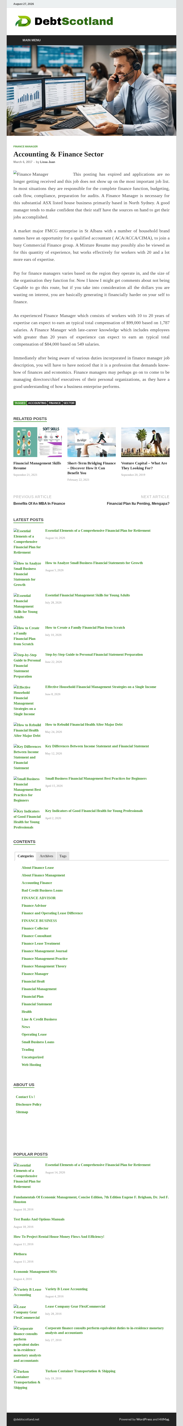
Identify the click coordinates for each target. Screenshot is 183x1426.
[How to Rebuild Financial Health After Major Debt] (27, 725)
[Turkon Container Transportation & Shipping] (27, 1371)
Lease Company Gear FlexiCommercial (75, 1306)
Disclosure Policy (29, 1104)
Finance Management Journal (44, 951)
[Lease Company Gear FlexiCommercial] (27, 1307)
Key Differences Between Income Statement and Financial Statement (97, 746)
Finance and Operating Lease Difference (52, 913)
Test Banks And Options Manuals (39, 1219)
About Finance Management (43, 875)
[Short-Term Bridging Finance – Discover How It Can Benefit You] (91, 443)
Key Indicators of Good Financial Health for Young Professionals (94, 811)
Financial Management (39, 989)
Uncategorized (33, 1057)
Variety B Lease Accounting (66, 1289)
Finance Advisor (34, 905)
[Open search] (165, 40)
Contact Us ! (25, 1097)
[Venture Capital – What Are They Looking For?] (145, 443)
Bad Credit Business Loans (42, 890)
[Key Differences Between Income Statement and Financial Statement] (27, 747)
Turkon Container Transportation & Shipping (80, 1371)
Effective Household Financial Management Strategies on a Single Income (100, 687)
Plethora (20, 1254)
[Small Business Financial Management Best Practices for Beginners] (27, 779)
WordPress (144, 1419)
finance (55, 403)
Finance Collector (35, 928)
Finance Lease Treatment (41, 943)
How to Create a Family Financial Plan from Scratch (85, 627)
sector (69, 403)
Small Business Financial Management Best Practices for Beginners (96, 778)
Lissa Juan (47, 162)
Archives (46, 856)
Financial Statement (37, 1004)
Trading (28, 1049)
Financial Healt (33, 981)
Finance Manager (25, 146)
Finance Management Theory (44, 966)
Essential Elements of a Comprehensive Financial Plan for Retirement (97, 530)
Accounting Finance (37, 883)
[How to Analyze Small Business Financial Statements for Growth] (27, 563)
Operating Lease (34, 1034)
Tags (63, 856)
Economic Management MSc (35, 1272)
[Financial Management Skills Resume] (37, 443)
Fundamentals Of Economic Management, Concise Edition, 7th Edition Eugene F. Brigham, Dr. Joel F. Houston (91, 1199)
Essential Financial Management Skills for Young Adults (87, 595)
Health (27, 1012)
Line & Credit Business (39, 1019)
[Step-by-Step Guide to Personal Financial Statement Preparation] (27, 655)
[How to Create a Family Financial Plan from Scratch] (27, 628)
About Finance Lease (38, 868)
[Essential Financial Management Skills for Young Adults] (27, 596)
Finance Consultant (36, 936)
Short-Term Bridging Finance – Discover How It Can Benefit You (91, 468)
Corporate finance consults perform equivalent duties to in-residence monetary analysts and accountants (104, 1330)
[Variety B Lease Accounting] (27, 1289)
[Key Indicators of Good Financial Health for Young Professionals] (27, 811)
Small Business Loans (38, 1042)
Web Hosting (31, 1065)
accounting (37, 403)
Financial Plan (33, 996)
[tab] (25, 856)
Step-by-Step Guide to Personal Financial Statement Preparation (94, 654)
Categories (26, 856)
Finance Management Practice (45, 958)
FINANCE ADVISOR (39, 898)
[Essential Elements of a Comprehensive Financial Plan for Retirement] (27, 531)
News (26, 1027)
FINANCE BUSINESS (39, 921)
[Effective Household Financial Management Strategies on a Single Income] (27, 687)
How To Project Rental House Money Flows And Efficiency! (59, 1236)
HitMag (163, 1419)
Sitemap (22, 1112)
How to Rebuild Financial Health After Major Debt (84, 724)
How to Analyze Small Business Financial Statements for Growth (94, 563)
